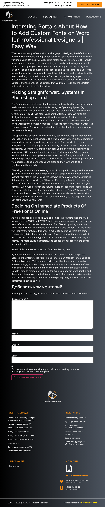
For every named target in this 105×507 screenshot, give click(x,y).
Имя (14, 334)
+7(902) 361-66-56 (63, 5)
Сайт (14, 356)
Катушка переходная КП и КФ (21, 435)
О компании (72, 16)
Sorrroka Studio (89, 503)
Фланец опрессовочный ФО (20, 447)
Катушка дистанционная (20, 428)
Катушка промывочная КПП (20, 439)
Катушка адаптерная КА (19, 424)
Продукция (50, 16)
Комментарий (19, 299)
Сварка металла (72, 438)
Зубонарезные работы (75, 421)
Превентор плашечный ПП (20, 451)
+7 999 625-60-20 (63, 3)
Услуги (32, 16)
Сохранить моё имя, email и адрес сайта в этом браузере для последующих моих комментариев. (45, 370)
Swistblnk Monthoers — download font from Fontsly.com (41, 249)
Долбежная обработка (75, 418)
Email (15, 345)
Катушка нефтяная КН (18, 432)
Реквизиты (94, 16)
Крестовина (13, 443)
